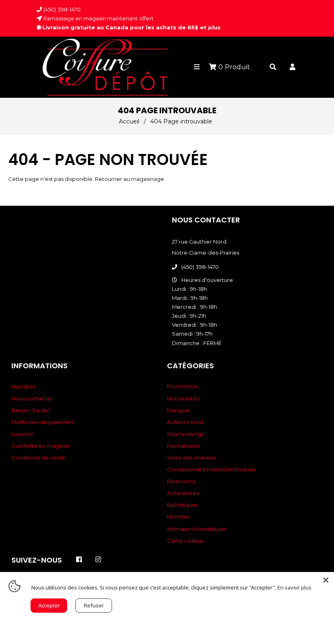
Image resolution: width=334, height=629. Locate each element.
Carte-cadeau (185, 540)
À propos (23, 386)
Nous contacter (32, 398)
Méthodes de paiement (43, 422)
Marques (178, 410)
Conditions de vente (38, 457)
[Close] (326, 580)
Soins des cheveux (191, 457)
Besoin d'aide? (31, 410)
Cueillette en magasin (40, 445)
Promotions (182, 386)
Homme (178, 516)
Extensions (181, 481)
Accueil (129, 121)
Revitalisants (183, 445)
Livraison (22, 434)
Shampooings (185, 434)
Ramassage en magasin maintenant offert (98, 18)
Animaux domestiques (196, 529)
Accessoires (183, 493)
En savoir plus (294, 587)
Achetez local (185, 422)
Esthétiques (182, 504)
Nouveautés (183, 398)
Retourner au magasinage (129, 179)
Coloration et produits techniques (211, 469)
